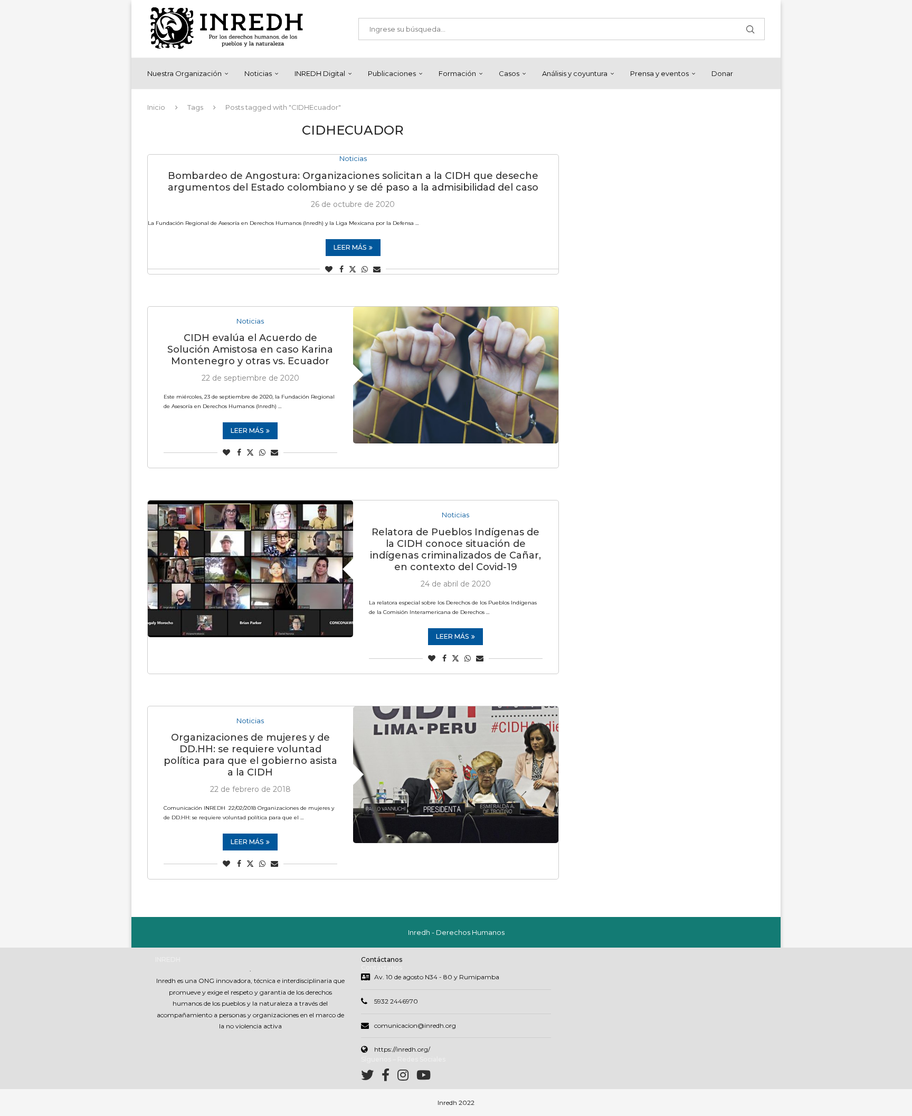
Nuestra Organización (184, 73)
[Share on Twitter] (352, 269)
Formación (457, 73)
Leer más (350, 247)
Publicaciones (392, 73)
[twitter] (371, 1077)
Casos (509, 73)
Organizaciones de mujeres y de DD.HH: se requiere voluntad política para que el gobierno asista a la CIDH (250, 755)
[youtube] (423, 1077)
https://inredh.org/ (402, 1049)
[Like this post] (328, 269)
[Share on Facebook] (341, 269)
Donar (722, 73)
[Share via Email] (377, 269)
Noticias (258, 73)
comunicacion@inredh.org (415, 1025)
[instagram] (406, 1077)
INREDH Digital (319, 73)
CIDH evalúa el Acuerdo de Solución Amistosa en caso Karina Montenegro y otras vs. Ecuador (250, 349)
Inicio (156, 107)
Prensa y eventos (659, 73)
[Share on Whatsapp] (365, 269)
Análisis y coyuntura (574, 73)
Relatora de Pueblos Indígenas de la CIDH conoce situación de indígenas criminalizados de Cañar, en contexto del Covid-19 (455, 549)
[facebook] (389, 1077)
